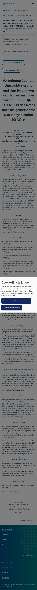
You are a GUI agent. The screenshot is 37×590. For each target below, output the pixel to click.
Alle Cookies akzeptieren (11, 307)
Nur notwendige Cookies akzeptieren (16, 301)
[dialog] (18, 295)
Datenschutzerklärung (8, 295)
